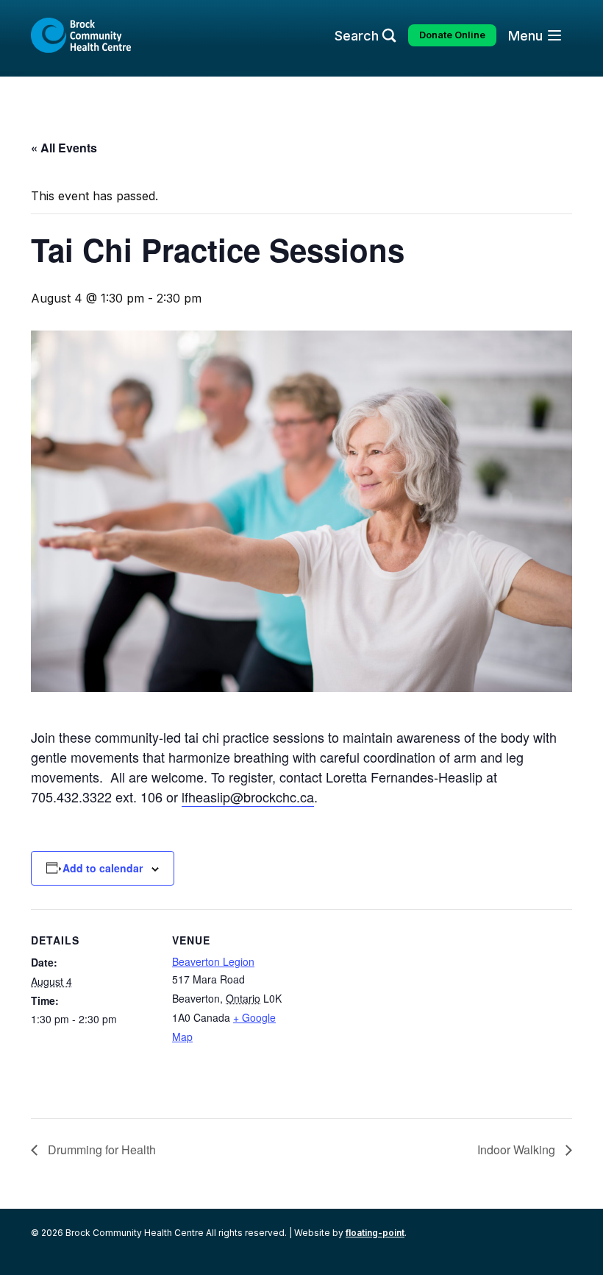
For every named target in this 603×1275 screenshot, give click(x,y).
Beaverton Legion (213, 961)
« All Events (64, 147)
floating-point (375, 1232)
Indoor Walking (517, 1149)
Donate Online (452, 34)
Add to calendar (103, 868)
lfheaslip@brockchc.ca (248, 796)
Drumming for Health (100, 1149)
